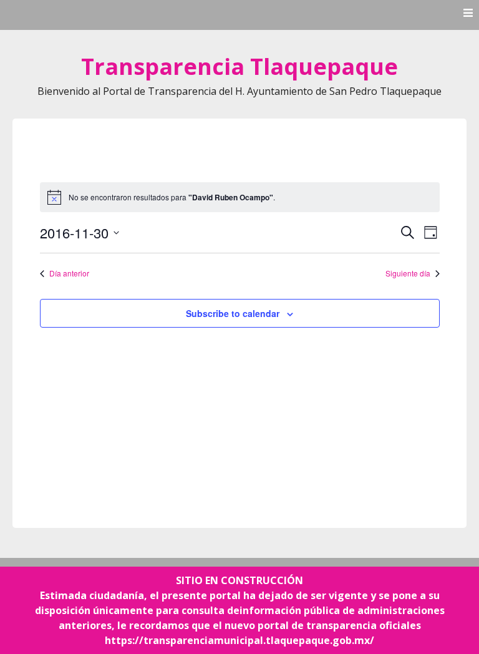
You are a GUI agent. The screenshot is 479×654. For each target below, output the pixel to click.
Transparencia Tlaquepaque (239, 66)
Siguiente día (407, 273)
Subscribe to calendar (232, 313)
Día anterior (69, 273)
